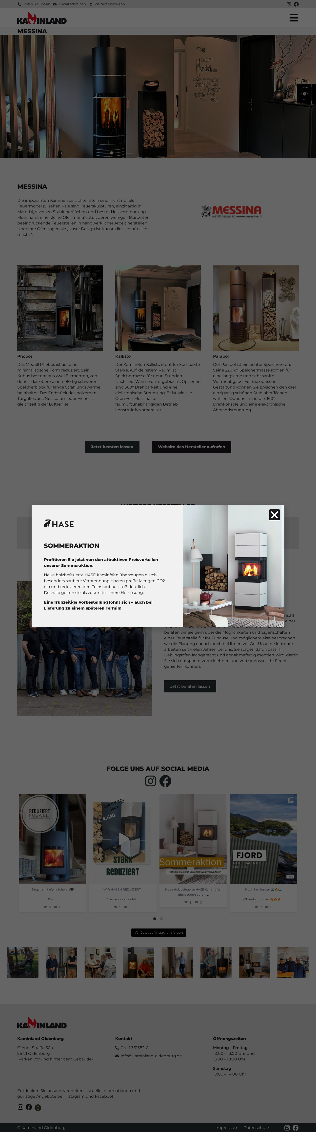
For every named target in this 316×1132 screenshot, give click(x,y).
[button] (274, 515)
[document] (158, 566)
